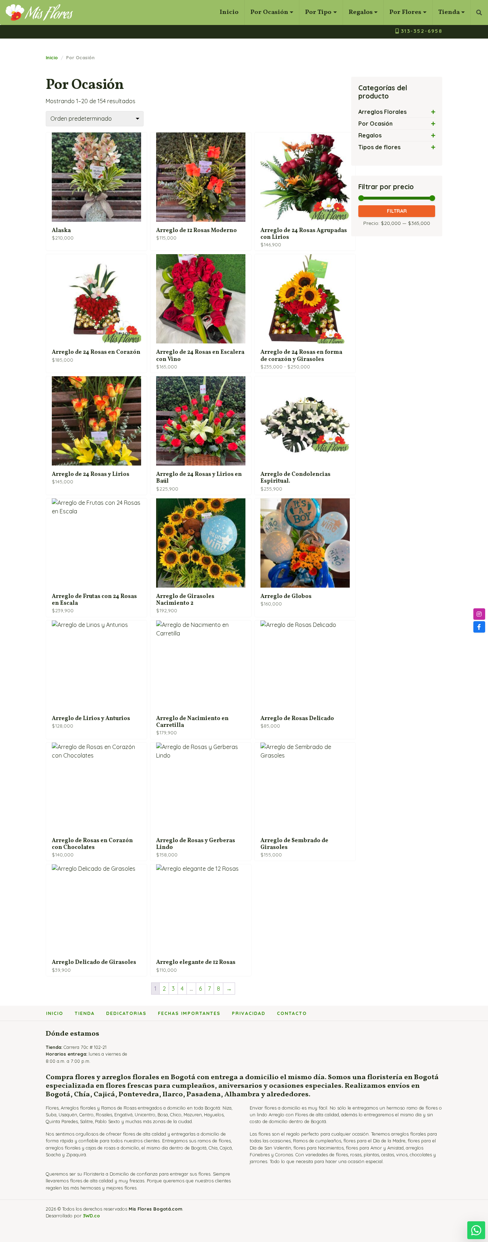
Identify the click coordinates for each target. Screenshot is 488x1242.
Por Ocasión (269, 12)
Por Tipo (318, 12)
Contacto (292, 1013)
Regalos (361, 12)
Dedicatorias (126, 1013)
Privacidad (248, 1013)
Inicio (229, 12)
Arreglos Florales (382, 111)
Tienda (449, 12)
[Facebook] (479, 627)
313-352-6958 (421, 31)
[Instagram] (479, 614)
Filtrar (397, 211)
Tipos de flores (379, 147)
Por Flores (405, 12)
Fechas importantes (189, 1013)
